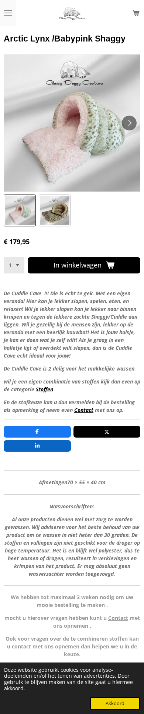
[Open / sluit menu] (8, 13)
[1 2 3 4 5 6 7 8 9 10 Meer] (14, 265)
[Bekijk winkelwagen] (136, 13)
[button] (20, 211)
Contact (83, 410)
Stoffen (44, 389)
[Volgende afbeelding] (129, 123)
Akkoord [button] (115, 703)
